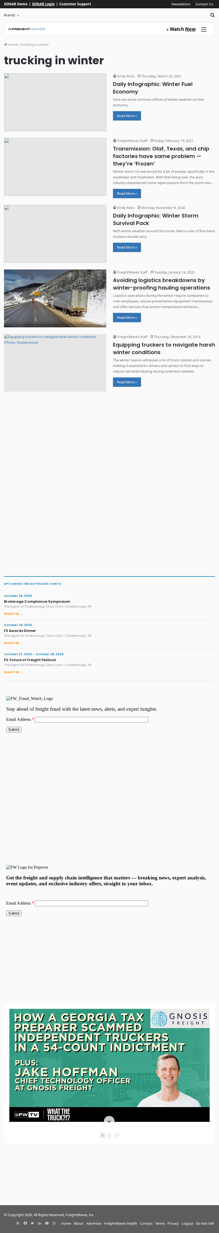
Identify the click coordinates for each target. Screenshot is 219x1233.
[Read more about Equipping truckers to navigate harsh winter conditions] (55, 363)
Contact (146, 1223)
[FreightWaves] (26, 29)
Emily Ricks (125, 76)
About (79, 1223)
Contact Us (204, 4)
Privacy (173, 1223)
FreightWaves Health (120, 1223)
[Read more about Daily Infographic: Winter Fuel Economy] (55, 102)
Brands (9, 15)
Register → (13, 614)
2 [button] (109, 1135)
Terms (160, 1223)
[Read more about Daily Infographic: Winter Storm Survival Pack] (55, 234)
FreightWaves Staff (131, 140)
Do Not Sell (205, 1223)
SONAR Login (43, 4)
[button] (109, 1009)
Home (12, 44)
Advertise (93, 1223)
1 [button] (102, 1135)
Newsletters (180, 4)
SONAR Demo (16, 4)
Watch (181, 29)
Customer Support (75, 4)
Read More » (127, 115)
